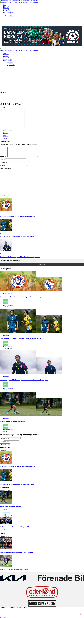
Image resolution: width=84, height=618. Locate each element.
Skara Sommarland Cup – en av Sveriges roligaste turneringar (17, 216)
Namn (2, 159)
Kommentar (3, 156)
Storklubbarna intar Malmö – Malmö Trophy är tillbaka (15, 526)
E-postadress (4, 162)
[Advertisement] (42, 78)
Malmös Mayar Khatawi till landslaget (13, 421)
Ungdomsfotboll (7, 293)
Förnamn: (2, 438)
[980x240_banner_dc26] (42, 45)
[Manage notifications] (80, 614)
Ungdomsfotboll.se (8, 305)
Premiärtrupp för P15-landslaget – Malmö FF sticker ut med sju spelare (20, 257)
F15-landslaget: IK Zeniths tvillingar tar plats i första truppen (17, 236)
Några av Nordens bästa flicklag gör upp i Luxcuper (14, 569)
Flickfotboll (6, 335)
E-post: (2, 441)
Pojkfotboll (6, 376)
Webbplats (2, 165)
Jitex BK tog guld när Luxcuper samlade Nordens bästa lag (16, 552)
